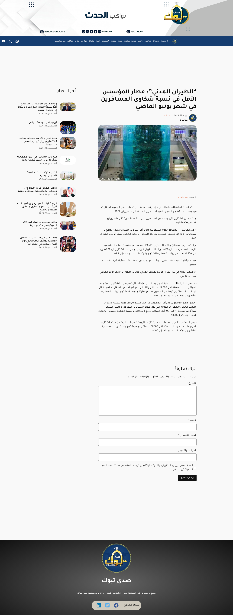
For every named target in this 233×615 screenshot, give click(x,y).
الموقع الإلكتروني (187, 450)
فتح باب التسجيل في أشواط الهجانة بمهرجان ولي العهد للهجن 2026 (37, 159)
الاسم (192, 420)
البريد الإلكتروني (187, 435)
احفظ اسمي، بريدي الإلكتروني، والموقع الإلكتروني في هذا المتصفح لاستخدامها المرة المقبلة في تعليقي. (147, 467)
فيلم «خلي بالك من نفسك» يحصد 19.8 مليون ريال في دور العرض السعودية (38, 141)
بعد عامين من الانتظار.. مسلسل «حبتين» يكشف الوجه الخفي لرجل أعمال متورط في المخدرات (38, 241)
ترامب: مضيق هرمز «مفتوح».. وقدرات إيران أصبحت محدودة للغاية (37, 190)
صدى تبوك (183, 197)
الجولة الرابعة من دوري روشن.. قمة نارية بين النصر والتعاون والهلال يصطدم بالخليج (37, 206)
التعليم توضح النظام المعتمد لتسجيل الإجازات (40, 174)
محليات (167, 116)
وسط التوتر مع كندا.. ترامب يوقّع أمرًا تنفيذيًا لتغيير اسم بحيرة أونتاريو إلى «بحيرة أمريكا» (37, 107)
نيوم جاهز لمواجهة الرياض (43, 122)
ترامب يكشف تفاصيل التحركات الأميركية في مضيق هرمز (40, 224)
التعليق (192, 383)
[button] (116, 605)
